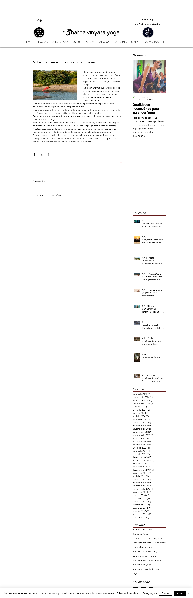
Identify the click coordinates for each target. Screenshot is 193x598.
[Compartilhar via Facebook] (34, 154)
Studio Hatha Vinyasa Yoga (146, 551)
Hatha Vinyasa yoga (142, 547)
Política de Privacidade (127, 593)
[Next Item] (161, 76)
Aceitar (180, 593)
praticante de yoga (142, 564)
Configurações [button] (150, 593)
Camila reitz (146, 529)
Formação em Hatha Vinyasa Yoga (149, 538)
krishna (152, 556)
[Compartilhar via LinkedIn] (49, 154)
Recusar (166, 593)
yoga (135, 573)
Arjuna (136, 529)
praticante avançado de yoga (147, 560)
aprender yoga (140, 556)
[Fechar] (189, 593)
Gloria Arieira (159, 543)
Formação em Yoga (142, 543)
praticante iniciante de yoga (146, 569)
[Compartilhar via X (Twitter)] (41, 154)
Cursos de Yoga (140, 534)
